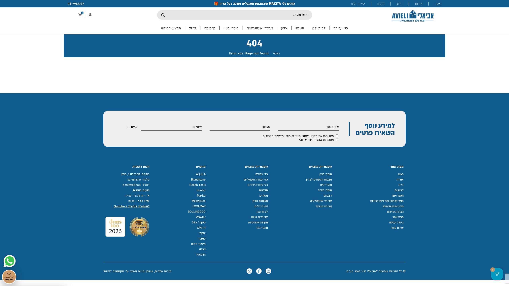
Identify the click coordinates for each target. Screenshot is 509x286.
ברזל (192, 28)
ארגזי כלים (261, 206)
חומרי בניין (231, 28)
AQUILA (201, 174)
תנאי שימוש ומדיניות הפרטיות (282, 136)
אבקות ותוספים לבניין (319, 179)
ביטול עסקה (396, 222)
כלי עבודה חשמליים (256, 179)
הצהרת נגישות (395, 211)
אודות (419, 4)
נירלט (202, 249)
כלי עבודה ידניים (258, 184)
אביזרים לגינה (259, 217)
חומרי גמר (262, 227)
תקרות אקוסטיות (258, 222)
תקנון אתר (398, 195)
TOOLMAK (199, 206)
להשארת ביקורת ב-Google (132, 206)
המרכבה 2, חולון (130, 174)
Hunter (201, 190)
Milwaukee (199, 201)
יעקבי (202, 233)
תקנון (381, 4)
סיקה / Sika (199, 222)
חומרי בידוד (325, 190)
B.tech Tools (197, 184)
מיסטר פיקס (198, 243)
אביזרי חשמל (324, 206)
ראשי (438, 4)
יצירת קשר (357, 4)
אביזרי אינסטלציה (260, 28)
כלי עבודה (340, 28)
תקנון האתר (309, 136)
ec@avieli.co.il (132, 184)
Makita (201, 195)
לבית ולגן (318, 28)
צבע (284, 28)
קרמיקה (209, 28)
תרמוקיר (201, 254)
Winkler (201, 217)
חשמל (299, 28)
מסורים (263, 195)
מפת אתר (398, 217)
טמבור (202, 238)
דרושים (399, 190)
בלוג (400, 4)
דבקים (328, 195)
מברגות (263, 190)
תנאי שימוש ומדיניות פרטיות (387, 201)
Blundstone (198, 179)
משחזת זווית (260, 201)
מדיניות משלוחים (393, 206)
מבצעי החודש (171, 28)
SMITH (201, 227)
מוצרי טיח (326, 184)
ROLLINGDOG (197, 211)
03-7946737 (76, 3)
